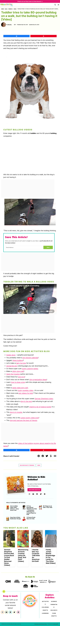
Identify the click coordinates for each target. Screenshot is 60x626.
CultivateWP (55, 624)
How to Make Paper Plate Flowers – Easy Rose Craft (14, 508)
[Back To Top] (3, 591)
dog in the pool (26, 401)
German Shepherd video (44, 399)
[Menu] (58, 4)
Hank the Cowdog (13, 374)
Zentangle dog (11, 366)
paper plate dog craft (20, 388)
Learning (45, 613)
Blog (6, 8)
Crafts (45, 610)
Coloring (45, 607)
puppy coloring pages (30, 369)
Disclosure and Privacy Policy (40, 624)
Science (54, 601)
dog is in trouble (16, 412)
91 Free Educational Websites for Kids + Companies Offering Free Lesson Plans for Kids (32, 510)
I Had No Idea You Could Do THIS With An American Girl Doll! (36, 555)
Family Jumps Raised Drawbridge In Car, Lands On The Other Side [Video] (51, 556)
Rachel (10, 24)
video (15, 8)
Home (2, 8)
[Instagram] (29, 494)
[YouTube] (33, 494)
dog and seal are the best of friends (23, 420)
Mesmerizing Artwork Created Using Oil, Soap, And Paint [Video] (23, 555)
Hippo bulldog (17, 360)
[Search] (55, 4)
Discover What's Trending (27, 465)
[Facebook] (37, 494)
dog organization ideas (38, 379)
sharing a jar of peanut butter (40, 407)
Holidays (54, 610)
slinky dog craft (18, 371)
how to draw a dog (18, 382)
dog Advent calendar (30, 358)
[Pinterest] (44, 494)
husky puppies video (25, 390)
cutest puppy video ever (29, 418)
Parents (10, 8)
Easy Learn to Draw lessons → (34, 1)
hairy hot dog (21, 363)
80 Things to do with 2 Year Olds (47, 506)
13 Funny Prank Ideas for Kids (31, 518)
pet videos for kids (25, 393)
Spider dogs (10, 355)
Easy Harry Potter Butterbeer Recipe (15, 518)
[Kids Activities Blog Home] (7, 4)
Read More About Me (34, 489)
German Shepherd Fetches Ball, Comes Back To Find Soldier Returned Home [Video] (9, 557)
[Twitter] (40, 494)
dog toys (21, 377)
